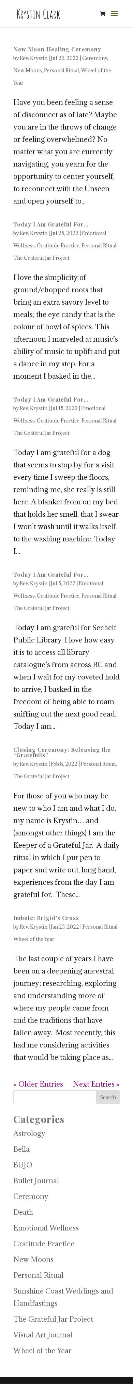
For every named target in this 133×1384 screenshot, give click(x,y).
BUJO (22, 1164)
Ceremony (94, 58)
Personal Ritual (61, 70)
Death (23, 1212)
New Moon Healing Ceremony (57, 49)
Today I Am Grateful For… (50, 224)
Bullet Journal (36, 1180)
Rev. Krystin (33, 58)
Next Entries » (96, 1084)
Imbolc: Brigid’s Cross (46, 917)
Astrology (29, 1133)
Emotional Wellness (46, 1228)
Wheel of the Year (34, 939)
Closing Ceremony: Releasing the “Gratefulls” (62, 752)
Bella (21, 1149)
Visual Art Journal (42, 1334)
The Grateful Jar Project (41, 258)
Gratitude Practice (58, 245)
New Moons (27, 70)
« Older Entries (38, 1084)
